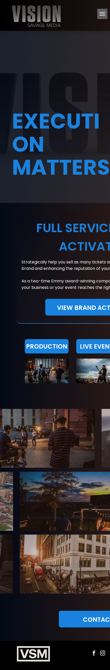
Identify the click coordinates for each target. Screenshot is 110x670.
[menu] (102, 14)
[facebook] (94, 653)
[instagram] (102, 653)
